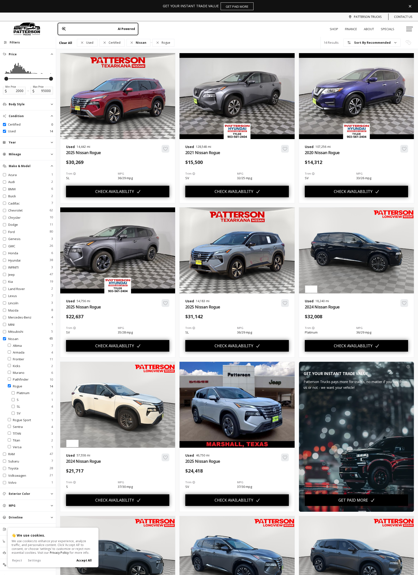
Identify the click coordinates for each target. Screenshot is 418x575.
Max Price (38, 86)
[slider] (6, 78)
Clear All (65, 43)
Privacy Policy (59, 553)
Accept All (84, 560)
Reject (17, 560)
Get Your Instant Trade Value (205, 6)
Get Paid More (353, 500)
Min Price (10, 86)
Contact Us (403, 17)
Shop (334, 29)
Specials (387, 29)
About (369, 29)
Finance (351, 29)
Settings (34, 560)
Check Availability (114, 191)
